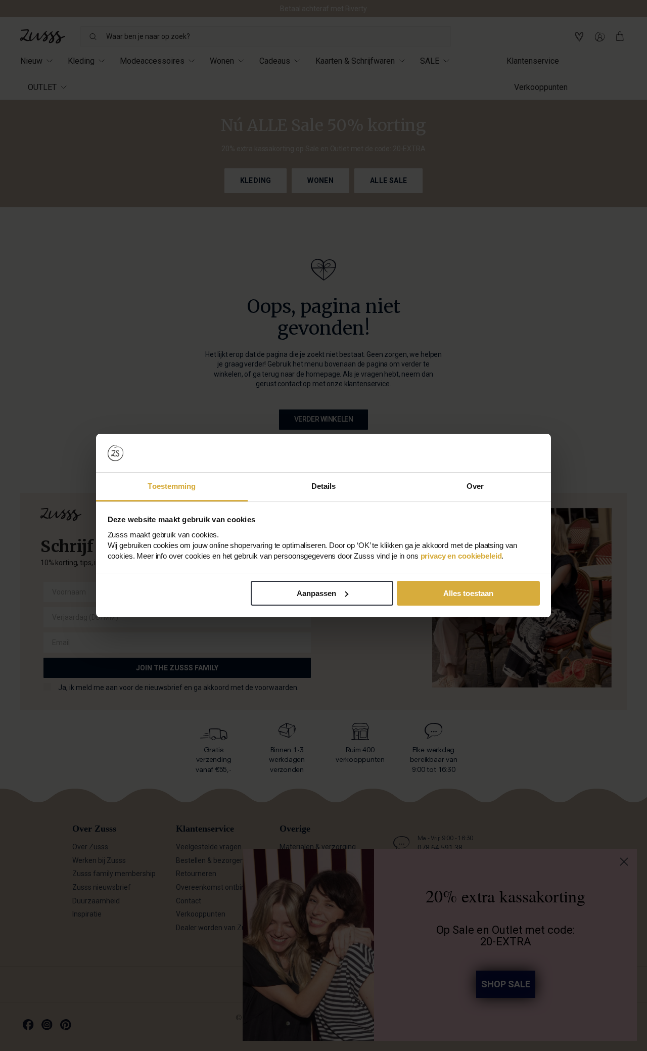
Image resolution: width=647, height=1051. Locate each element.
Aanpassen (316, 593)
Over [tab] (475, 486)
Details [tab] (323, 486)
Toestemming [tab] (172, 486)
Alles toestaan (468, 593)
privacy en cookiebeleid (461, 556)
